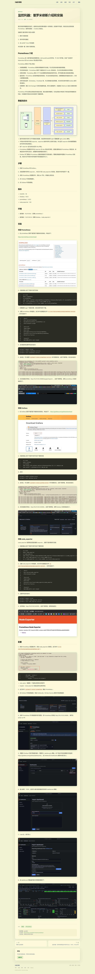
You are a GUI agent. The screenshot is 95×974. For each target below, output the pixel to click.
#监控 (22, 926)
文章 (57, 2)
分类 (61, 2)
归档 (25, 967)
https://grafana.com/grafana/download (61, 411)
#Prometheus (28, 926)
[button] (47, 120)
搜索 (79, 2)
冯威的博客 (18, 2)
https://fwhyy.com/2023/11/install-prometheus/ (33, 932)
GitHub (31, 967)
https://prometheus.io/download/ (27, 237)
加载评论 (20, 957)
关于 (74, 2)
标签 (65, 2)
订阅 (28, 967)
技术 (25, 19)
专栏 (70, 2)
